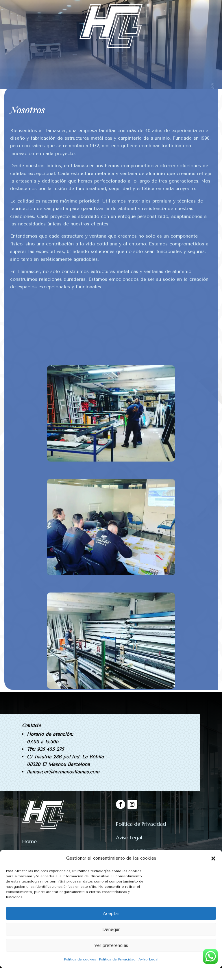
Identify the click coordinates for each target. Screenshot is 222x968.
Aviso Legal (148, 959)
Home (29, 841)
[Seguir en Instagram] (132, 804)
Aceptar (111, 913)
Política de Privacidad (117, 959)
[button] (213, 858)
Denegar (111, 929)
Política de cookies (80, 959)
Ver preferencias (111, 945)
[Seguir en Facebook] (120, 804)
